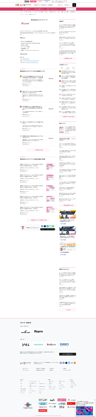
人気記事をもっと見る (39, 150)
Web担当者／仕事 (73, 11)
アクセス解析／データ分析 (43, 11)
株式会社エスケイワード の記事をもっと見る (39, 220)
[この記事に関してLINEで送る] (53, 226)
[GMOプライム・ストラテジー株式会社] (64, 344)
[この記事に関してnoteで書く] (50, 226)
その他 (40, 392)
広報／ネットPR (23, 390)
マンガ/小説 (61, 385)
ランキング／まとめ (52, 388)
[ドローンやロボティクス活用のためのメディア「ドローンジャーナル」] (62, 407)
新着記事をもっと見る (68, 58)
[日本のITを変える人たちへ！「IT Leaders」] (52, 404)
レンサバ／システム (42, 388)
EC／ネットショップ (33, 390)
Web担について (60, 4)
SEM (30, 392)
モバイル (40, 390)
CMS (58, 11)
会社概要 (51, 370)
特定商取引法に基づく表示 (40, 370)
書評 (60, 383)
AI (33, 11)
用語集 (72, 386)
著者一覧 (26, 14)
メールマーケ (23, 392)
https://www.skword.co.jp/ (32, 62)
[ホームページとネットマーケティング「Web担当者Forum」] (62, 400)
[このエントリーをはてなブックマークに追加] (48, 226)
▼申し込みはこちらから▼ (80, 405)
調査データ (51, 383)
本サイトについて (25, 368)
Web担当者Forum (25, 5)
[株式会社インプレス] (28, 406)
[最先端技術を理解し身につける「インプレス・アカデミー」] (71, 407)
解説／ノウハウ (51, 381)
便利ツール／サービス (52, 386)
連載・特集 (50, 4)
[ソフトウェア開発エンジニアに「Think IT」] (52, 400)
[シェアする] (42, 226)
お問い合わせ (52, 368)
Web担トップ (22, 14)
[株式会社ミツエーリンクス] (25, 331)
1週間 (68, 68)
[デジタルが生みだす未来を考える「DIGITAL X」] (52, 407)
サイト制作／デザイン (52, 11)
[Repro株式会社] (38, 331)
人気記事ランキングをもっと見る (68, 116)
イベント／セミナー (62, 386)
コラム (50, 385)
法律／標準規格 (23, 388)
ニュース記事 (73, 383)
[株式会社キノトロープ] (38, 344)
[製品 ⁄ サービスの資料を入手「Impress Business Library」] (43, 407)
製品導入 (47, 1)
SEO (21, 11)
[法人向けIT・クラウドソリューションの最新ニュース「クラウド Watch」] (43, 404)
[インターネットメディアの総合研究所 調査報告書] (71, 400)
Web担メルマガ (44, 4)
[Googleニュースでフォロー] (72, 363)
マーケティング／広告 (27, 11)
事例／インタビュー (62, 381)
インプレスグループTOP (67, 370)
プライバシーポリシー (26, 370)
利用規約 (64, 368)
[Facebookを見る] (63, 363)
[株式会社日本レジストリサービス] (25, 344)
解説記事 (72, 381)
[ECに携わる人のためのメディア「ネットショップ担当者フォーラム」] (71, 404)
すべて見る (68, 309)
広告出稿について (67, 4)
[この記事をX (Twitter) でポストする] (45, 226)
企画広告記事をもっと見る (68, 205)
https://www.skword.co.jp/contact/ (31, 60)
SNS (36, 11)
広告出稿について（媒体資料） (40, 368)
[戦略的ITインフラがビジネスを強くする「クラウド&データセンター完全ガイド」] (43, 400)
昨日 (62, 68)
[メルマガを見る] (61, 363)
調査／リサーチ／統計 (65, 11)
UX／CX (31, 388)
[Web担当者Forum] (25, 363)
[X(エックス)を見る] (66, 363)
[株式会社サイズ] (51, 344)
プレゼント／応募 (73, 385)
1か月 (73, 68)
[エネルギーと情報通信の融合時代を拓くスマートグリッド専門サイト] (62, 404)
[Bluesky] (69, 363)
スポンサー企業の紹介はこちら (68, 354)
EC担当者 (40, 1)
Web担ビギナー (36, 4)
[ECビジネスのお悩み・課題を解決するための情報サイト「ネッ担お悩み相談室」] (43, 411)
